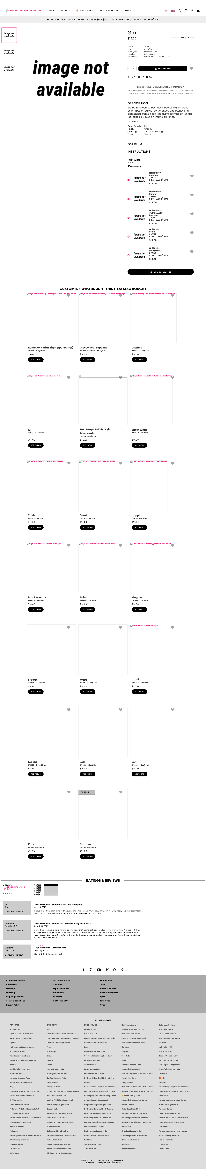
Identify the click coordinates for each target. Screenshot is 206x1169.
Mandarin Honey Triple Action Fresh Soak (100, 1091)
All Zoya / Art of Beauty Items (59, 1153)
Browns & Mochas (92, 1060)
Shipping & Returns (15, 997)
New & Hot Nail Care (167, 1034)
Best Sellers (126, 1056)
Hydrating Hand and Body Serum (98, 1109)
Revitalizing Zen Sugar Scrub (59, 1113)
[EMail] (146, 76)
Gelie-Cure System (109, 993)
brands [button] (65, 11)
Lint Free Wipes (16, 1144)
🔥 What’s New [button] (85, 11)
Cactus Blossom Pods (56, 1078)
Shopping (57, 997)
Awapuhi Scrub (165, 1109)
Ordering (10, 993)
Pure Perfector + (53, 1126)
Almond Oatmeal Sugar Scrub (134, 1113)
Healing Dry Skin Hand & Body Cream (100, 1096)
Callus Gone (164, 1149)
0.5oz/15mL (141, 49)
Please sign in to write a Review (14, 888)
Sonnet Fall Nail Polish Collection (61, 1034)
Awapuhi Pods (90, 1065)
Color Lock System (167, 1025)
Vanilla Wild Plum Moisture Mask (173, 1118)
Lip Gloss (125, 1047)
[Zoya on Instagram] (90, 970)
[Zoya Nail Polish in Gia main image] (9, 35)
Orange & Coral (53, 1087)
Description (138, 103)
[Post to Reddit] (139, 76)
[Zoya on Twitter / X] (107, 970)
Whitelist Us (58, 993)
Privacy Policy (12, 1005)
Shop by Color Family (168, 1056)
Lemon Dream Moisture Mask (171, 1122)
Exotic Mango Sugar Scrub (58, 1104)
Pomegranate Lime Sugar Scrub (172, 1100)
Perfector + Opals (17, 1126)
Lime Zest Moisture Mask (20, 1122)
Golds (49, 1065)
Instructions (139, 151)
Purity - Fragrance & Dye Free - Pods (137, 1073)
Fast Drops (51, 1051)
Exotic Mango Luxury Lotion (96, 1131)
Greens (50, 1060)
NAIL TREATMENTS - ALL (57, 1096)
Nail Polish (133, 122)
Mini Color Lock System (169, 1060)
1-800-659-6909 (61, 1001)
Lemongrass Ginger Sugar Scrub (98, 1113)
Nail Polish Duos (166, 1029)
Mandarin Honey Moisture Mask (61, 1122)
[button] (23, 10)
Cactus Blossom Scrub (19, 1113)
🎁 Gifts (162, 1078)
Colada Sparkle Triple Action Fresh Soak (100, 1087)
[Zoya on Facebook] (83, 970)
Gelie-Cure (14, 1153)
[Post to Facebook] (128, 76)
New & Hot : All (90, 1034)
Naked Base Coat (54, 1140)
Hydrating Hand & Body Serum (97, 1118)
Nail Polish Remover (130, 1140)
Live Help (10, 989)
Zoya (102, 985)
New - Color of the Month (169, 1038)
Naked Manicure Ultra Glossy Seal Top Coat (25, 1118)
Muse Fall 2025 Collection (21, 1038)
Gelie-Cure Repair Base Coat (22, 1096)
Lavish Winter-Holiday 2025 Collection (63, 1038)
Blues (49, 1056)
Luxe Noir (163, 1073)
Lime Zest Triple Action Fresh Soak (24, 1091)
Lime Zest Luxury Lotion (131, 1131)
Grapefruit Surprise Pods (169, 1069)
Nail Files (88, 1140)
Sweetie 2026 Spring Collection (134, 1038)
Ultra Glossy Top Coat (19, 1140)
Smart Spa (105, 1001)
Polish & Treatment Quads (132, 1029)
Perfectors (14, 1131)
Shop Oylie (163, 1096)
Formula (135, 144)
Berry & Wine (127, 1082)
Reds (86, 1047)
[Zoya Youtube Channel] (99, 970)
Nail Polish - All (165, 1047)
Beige (12, 1087)
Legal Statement (61, 989)
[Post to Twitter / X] (131, 76)
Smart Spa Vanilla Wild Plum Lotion (25, 1135)
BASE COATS (52, 1025)
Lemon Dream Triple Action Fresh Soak (174, 1091)
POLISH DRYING (90, 1025)
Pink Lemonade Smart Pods (133, 1042)
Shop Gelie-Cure (128, 1078)
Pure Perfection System (94, 1126)
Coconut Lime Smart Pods (95, 1042)
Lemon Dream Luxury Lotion (96, 1135)
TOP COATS (14, 1025)
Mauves (162, 1082)
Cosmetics (163, 1144)
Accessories (15, 1029)
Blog (128, 11)
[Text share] (150, 76)
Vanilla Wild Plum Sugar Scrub (60, 1100)
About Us (57, 985)
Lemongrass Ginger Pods (169, 1065)
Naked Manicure (108, 989)
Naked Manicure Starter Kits (59, 1149)
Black (123, 1060)
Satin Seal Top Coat (92, 1144)
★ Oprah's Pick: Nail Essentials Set (24, 1109)
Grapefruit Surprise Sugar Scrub (97, 1104)
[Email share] (146, 76)
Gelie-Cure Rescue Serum (21, 1082)
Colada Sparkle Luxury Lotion (134, 1135)
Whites (87, 1082)
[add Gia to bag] (191, 68)
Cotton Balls (164, 1126)
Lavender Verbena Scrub (169, 1113)
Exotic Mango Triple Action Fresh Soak (174, 1087)
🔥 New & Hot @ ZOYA (130, 1096)
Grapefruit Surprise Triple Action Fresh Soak (137, 1091)
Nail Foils (125, 1144)
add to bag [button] (154, 69)
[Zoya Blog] (114, 970)
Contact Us (11, 985)
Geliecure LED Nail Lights (57, 1131)
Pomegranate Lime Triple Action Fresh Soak (63, 1091)
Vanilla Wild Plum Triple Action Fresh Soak (137, 1087)
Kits (48, 1029)
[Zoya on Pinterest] (122, 970)
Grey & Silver (52, 1082)
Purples (124, 1051)
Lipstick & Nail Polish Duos (21, 1034)
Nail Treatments (166, 1140)
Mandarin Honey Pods (131, 1069)
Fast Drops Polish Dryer (20, 1056)
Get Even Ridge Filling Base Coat (98, 1056)
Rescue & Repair (91, 1029)
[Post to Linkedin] (143, 76)
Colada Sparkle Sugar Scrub (96, 1100)
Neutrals (162, 1042)
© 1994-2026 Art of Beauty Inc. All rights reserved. (103, 1162)
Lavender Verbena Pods (20, 1078)
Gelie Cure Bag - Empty (169, 1135)
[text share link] (150, 76)
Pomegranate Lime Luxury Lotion (173, 1131)
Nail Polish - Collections (94, 1051)
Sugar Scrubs (52, 1109)
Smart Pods (15, 1149)
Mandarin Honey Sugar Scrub (134, 1100)
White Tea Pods (16, 1073)
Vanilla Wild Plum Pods (20, 1069)
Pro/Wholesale (109, 11)
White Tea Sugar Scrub (168, 1104)
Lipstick (13, 1042)
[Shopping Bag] (198, 11)
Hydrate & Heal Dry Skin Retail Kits (99, 1078)
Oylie (102, 1005)
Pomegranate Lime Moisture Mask (99, 1122)
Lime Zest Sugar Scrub (19, 1104)
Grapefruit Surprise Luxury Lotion (61, 1135)
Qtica (102, 997)
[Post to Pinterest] (135, 76)
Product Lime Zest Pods (94, 1073)
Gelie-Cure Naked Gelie (131, 1109)
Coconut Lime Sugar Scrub (58, 1042)
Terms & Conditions (15, 1001)
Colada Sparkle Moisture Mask (134, 1118)
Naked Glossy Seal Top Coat (59, 1144)
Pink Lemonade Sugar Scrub (22, 1047)
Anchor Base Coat (17, 1051)
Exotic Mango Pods (92, 1069)
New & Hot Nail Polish (130, 1034)
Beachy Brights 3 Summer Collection (100, 1038)
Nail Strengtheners (129, 1025)
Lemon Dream (127, 1104)
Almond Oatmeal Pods (131, 1065)
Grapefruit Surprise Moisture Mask (136, 1122)
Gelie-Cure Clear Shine (57, 1118)
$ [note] (153, 183)
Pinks (49, 1047)
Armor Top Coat (166, 1051)
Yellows (13, 1065)
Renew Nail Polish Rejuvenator (23, 1060)
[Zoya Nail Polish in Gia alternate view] (9, 52)
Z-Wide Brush (16, 1100)
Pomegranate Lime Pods (57, 1073)
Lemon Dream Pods (55, 1069)
